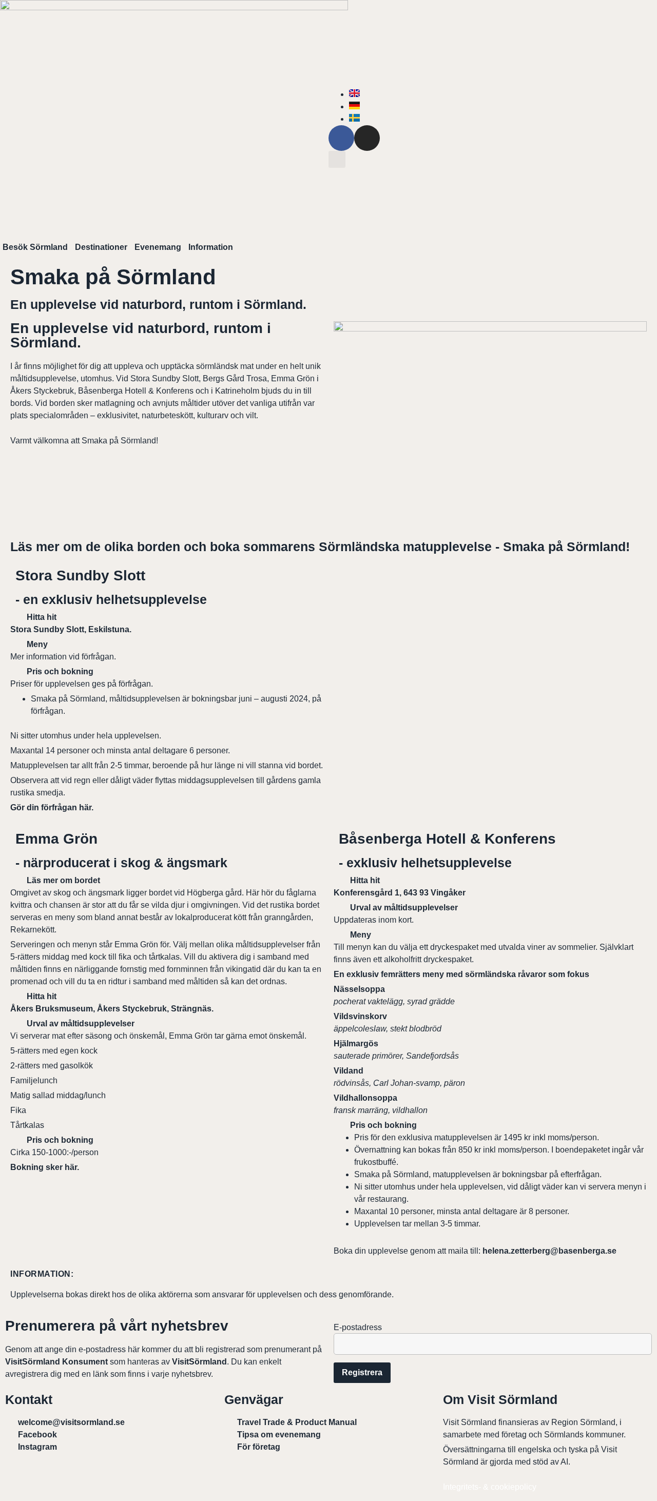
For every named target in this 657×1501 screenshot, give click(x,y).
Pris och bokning (60, 671)
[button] (336, 159)
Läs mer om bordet (63, 880)
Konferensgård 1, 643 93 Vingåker (400, 892)
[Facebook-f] (341, 138)
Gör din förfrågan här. (51, 807)
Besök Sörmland (35, 247)
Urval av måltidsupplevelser (80, 1023)
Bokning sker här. (45, 1167)
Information (210, 247)
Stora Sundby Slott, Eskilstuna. (71, 629)
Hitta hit (41, 617)
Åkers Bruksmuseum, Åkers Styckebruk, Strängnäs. (113, 1008)
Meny (37, 644)
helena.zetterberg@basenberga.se (549, 1250)
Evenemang (157, 247)
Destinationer (101, 247)
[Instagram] (367, 138)
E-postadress (358, 1327)
